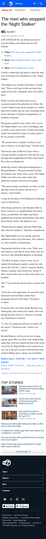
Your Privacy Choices (21, 515)
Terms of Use (6, 520)
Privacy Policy (7, 515)
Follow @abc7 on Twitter (12, 365)
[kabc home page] (6, 463)
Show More (22, 452)
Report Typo (7, 358)
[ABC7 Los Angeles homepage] (10, 4)
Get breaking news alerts (22, 67)
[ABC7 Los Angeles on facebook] (4, 499)
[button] (3, 3)
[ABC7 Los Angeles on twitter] (11, 499)
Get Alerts (32, 358)
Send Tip (20, 358)
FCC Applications (25, 523)
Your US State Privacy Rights (30, 518)
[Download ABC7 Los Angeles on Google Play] (22, 506)
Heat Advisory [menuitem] (20, 10)
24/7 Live (18, 3)
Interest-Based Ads (19, 520)
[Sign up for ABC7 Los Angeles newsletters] (23, 499)
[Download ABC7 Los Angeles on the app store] (8, 506)
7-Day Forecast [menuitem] (35, 10)
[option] (8, 10)
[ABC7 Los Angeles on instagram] (17, 499)
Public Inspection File (9, 523)
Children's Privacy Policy (10, 518)
